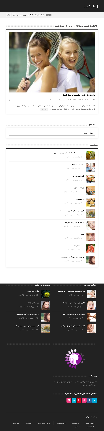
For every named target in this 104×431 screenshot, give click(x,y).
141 (69, 330)
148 (65, 168)
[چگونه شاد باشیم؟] (45, 294)
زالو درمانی (77, 426)
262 (65, 215)
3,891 (20, 295)
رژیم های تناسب (70, 100)
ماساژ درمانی (90, 426)
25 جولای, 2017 (30, 295)
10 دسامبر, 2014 (89, 100)
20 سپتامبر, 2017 (75, 180)
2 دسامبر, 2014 (77, 318)
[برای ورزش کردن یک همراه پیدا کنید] (52, 62)
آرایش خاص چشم (33, 302)
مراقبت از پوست (90, 423)
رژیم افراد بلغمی (79, 187)
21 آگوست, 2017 (75, 250)
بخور (82, 234)
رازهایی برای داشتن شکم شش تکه (74, 314)
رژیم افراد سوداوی (78, 176)
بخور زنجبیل (80, 199)
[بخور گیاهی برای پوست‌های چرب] (90, 225)
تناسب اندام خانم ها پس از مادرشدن (73, 326)
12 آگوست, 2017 (75, 261)
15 (69, 295)
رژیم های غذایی (61, 423)
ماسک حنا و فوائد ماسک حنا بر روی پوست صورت (68, 153)
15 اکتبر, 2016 (77, 307)
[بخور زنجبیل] (90, 202)
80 (65, 250)
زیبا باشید (91, 5)
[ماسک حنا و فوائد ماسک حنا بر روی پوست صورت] (90, 155)
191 (66, 180)
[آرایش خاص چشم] (45, 305)
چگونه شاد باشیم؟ (33, 291)
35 (68, 307)
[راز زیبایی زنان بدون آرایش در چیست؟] (90, 260)
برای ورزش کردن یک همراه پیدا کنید (79, 94)
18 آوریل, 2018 (76, 157)
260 (65, 203)
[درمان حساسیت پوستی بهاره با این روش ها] (91, 294)
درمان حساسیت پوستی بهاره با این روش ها (71, 291)
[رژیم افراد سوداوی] (90, 179)
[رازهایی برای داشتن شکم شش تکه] (91, 317)
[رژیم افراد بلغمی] (90, 190)
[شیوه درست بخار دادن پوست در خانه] (90, 213)
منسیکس (88, 417)
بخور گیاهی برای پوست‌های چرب (74, 222)
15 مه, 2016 (77, 295)
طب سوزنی (16, 423)
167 (65, 226)
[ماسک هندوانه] (90, 248)
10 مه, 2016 (78, 330)
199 (67, 157)
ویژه (50, 100)
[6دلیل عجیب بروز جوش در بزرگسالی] (91, 305)
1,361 (21, 307)
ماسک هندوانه (79, 245)
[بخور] (90, 237)
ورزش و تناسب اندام (59, 100)
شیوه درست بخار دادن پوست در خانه (71, 211)
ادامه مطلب (44, 109)
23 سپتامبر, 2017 (75, 168)
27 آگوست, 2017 (75, 203)
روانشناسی (28, 423)
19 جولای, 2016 (31, 307)
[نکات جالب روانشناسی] (90, 167)
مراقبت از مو (75, 423)
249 (65, 192)
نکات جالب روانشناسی (77, 164)
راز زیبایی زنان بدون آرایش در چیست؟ (72, 257)
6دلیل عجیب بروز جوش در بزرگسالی (74, 302)
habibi (80, 100)
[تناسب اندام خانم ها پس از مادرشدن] (91, 328)
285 (65, 261)
